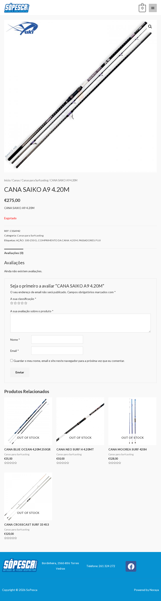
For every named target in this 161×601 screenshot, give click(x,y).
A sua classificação (23, 298)
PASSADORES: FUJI (90, 240)
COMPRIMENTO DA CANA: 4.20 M (58, 240)
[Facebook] (131, 566)
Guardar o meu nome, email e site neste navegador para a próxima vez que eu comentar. (69, 360)
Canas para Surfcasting (35, 180)
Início (7, 180)
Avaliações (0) (13, 253)
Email (14, 350)
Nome (15, 339)
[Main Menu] (153, 8)
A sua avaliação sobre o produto (31, 311)
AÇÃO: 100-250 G (26, 240)
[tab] (13, 253)
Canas (16, 180)
